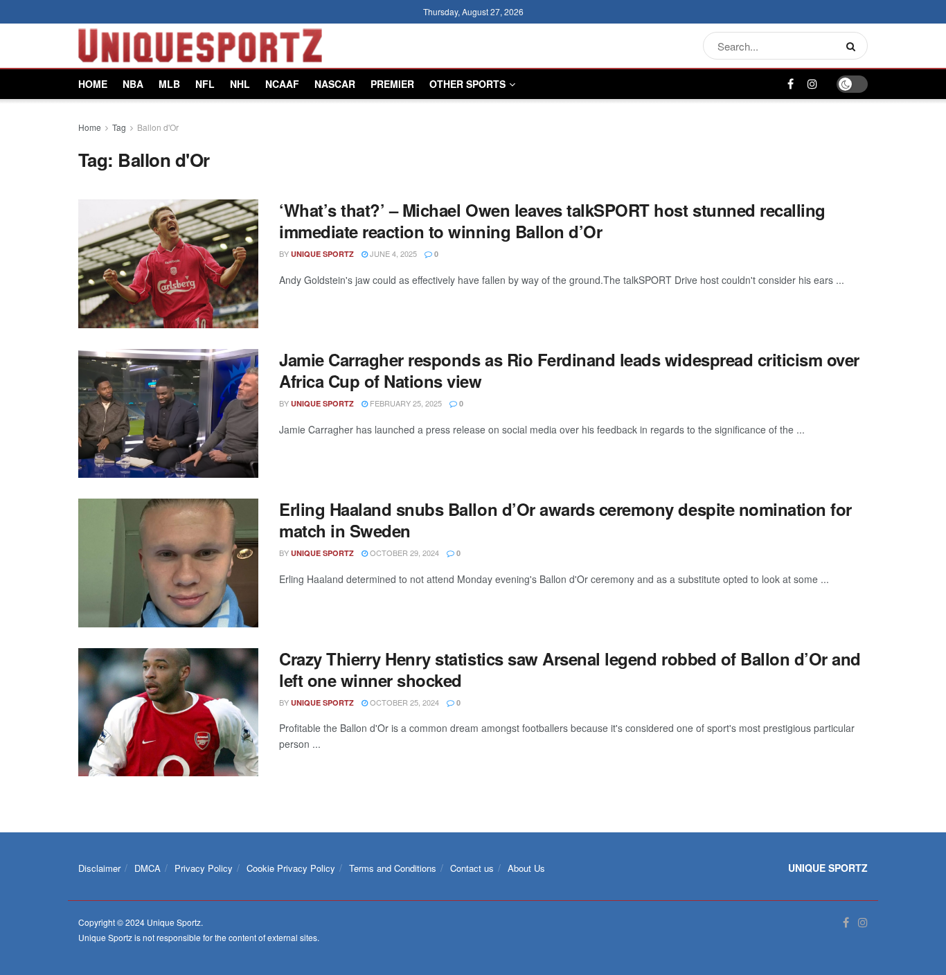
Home (92, 84)
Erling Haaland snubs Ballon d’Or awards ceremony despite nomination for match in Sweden (565, 519)
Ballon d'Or (158, 127)
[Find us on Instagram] (812, 84)
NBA (133, 84)
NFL (205, 84)
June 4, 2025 (392, 253)
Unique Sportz (322, 254)
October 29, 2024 (403, 552)
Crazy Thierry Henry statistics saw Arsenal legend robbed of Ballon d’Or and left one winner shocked (570, 669)
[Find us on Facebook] (790, 84)
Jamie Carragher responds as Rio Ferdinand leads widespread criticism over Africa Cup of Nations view (569, 370)
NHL (240, 84)
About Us (526, 868)
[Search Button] (853, 46)
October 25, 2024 (403, 702)
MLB (169, 84)
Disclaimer (99, 868)
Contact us (472, 868)
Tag (119, 127)
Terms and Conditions (392, 868)
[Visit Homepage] (200, 45)
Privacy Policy (204, 868)
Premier (392, 84)
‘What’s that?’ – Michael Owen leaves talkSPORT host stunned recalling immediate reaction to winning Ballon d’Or (552, 220)
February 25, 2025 (405, 403)
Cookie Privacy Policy (291, 868)
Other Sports (467, 84)
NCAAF (282, 84)
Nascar (334, 84)
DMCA (147, 868)
